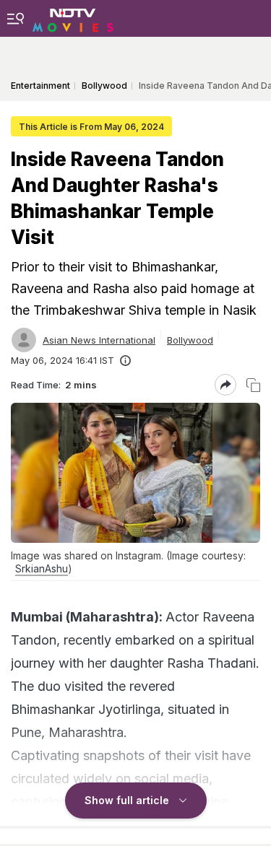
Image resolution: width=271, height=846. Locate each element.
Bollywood (190, 340)
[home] (73, 18)
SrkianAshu (41, 568)
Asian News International (99, 340)
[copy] (253, 385)
